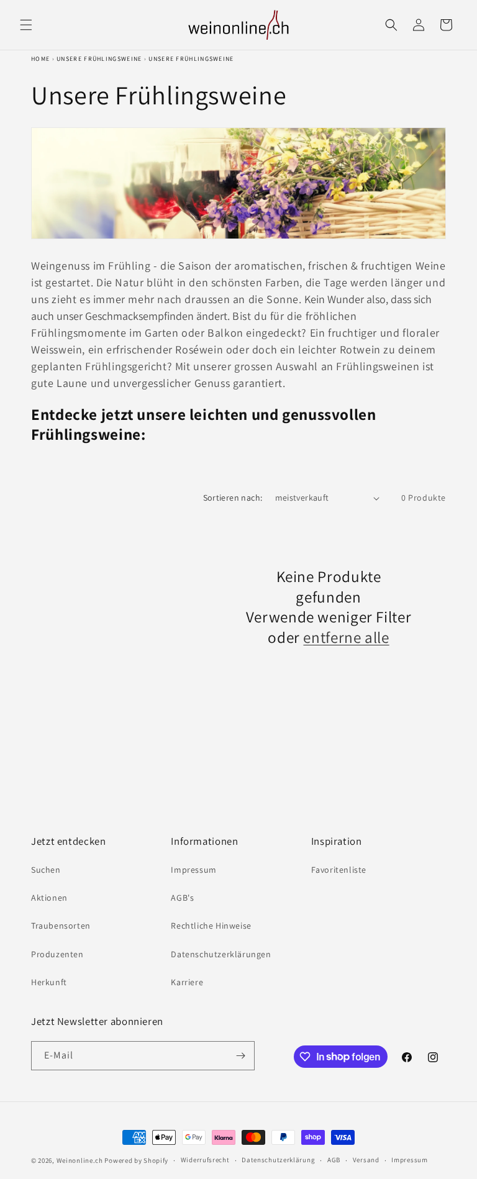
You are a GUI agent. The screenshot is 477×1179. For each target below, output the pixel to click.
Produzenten (57, 954)
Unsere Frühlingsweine (99, 59)
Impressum (193, 869)
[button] (26, 25)
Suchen (46, 869)
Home (40, 59)
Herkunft (49, 982)
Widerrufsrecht (205, 1159)
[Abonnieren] (240, 1055)
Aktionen (49, 897)
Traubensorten (61, 925)
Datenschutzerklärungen (221, 954)
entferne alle (346, 637)
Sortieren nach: (233, 497)
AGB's (182, 897)
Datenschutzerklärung (278, 1159)
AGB (333, 1159)
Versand (366, 1159)
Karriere (187, 982)
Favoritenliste (338, 869)
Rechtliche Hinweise (211, 925)
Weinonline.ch (80, 1160)
